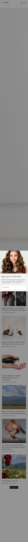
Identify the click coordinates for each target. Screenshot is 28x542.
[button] (25, 253)
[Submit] (23, 287)
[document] (14, 271)
